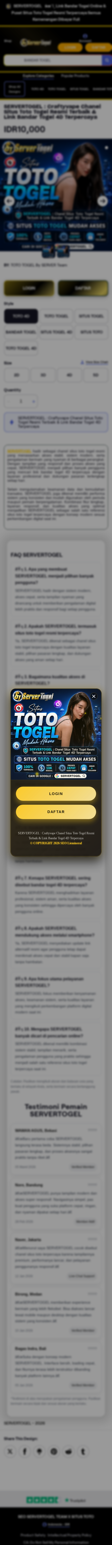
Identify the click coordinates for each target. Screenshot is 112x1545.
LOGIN (56, 794)
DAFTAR (56, 812)
